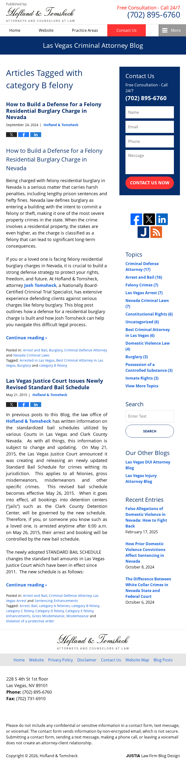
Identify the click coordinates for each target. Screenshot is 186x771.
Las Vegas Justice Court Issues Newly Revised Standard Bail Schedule (54, 383)
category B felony (53, 365)
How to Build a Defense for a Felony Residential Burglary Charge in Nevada (53, 110)
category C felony (20, 611)
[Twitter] (149, 219)
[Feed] (156, 232)
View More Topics (141, 386)
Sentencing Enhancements (56, 600)
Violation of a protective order (30, 621)
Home (14, 30)
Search (149, 431)
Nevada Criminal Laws (31, 355)
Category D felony (49, 611)
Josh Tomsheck (40, 285)
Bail (34, 605)
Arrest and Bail (35, 350)
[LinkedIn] (162, 219)
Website (46, 30)
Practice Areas (85, 30)
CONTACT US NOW (149, 183)
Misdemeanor (77, 616)
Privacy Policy (60, 660)
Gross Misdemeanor (48, 616)
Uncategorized (142, 322)
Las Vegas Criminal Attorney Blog (40, 12)
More (176, 30)
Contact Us (126, 30)
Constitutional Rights (149, 314)
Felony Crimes (141, 285)
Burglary (55, 350)
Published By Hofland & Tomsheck (148, 12)
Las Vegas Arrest (144, 292)
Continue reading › (26, 338)
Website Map (137, 660)
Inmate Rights (141, 378)
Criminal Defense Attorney (85, 350)
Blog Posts (163, 660)
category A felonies (54, 605)
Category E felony (79, 611)
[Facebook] (136, 219)
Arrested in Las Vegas (37, 360)
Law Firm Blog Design (153, 755)
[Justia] (143, 232)
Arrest (25, 605)
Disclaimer (87, 660)
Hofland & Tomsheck (29, 421)
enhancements (18, 616)
